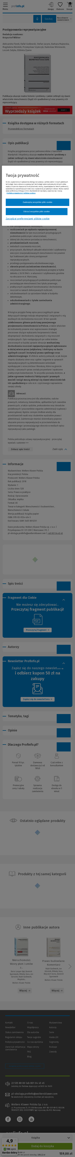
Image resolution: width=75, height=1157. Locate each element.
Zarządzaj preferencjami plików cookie (28, 218)
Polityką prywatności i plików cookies (21, 193)
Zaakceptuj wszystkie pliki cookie (37, 202)
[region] (37, 196)
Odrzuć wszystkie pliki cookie (36, 211)
